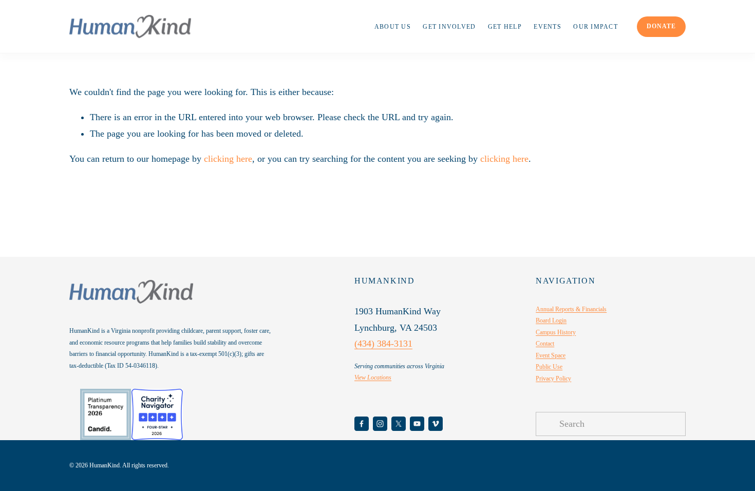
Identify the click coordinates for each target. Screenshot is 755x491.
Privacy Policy (553, 378)
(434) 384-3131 (383, 343)
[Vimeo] (435, 424)
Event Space (550, 355)
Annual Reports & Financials (571, 309)
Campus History (556, 332)
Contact (545, 343)
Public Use (549, 366)
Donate (661, 26)
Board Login (551, 320)
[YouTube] (417, 424)
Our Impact (595, 26)
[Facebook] (361, 424)
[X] (398, 424)
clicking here (228, 159)
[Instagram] (380, 424)
